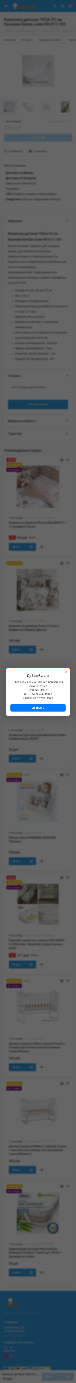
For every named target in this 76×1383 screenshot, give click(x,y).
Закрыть (38, 707)
